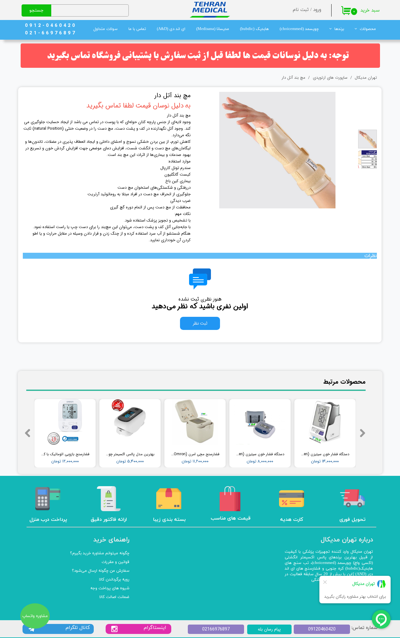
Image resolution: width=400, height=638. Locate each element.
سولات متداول (105, 29)
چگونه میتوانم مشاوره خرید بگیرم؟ (99, 553)
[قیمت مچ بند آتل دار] (277, 150)
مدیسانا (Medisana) (212, 29)
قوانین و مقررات (115, 562)
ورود (317, 10)
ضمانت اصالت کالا (114, 597)
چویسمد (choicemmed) (299, 29)
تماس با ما (137, 29)
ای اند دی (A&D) (171, 29)
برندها (339, 29)
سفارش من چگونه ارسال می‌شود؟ (100, 571)
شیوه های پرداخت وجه (109, 588)
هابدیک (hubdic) (254, 29)
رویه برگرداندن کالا (114, 579)
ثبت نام (301, 10)
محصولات (368, 29)
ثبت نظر (200, 323)
